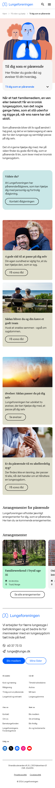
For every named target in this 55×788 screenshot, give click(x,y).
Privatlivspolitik (20, 775)
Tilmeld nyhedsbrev (37, 683)
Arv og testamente (37, 728)
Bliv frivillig (33, 723)
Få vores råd (16, 272)
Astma (32, 687)
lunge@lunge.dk (18, 651)
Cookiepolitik (35, 775)
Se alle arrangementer (27, 594)
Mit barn (32, 692)
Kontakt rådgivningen (21, 201)
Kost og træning (9, 683)
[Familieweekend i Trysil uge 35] (24, 564)
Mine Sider (36, 660)
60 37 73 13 (14, 645)
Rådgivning (7, 687)
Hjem (5, 14)
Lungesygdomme (36, 697)
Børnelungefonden (11, 723)
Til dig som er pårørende (19, 86)
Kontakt (6, 714)
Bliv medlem (14, 660)
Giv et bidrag (34, 719)
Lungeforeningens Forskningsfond (10, 729)
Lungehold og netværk (12, 697)
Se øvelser (15, 417)
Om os (5, 719)
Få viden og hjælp (18, 14)
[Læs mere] (27, 190)
